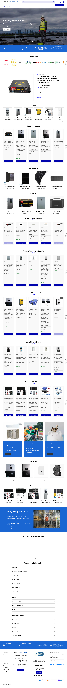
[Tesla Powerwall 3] (33, 258)
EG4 (37, 74)
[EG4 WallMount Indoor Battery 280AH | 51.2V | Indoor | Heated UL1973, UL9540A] (58, 134)
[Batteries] (18, 112)
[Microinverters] (57, 471)
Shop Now (6, 29)
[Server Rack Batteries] (26, 203)
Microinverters (56, 479)
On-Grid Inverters (41, 479)
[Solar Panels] (28, 112)
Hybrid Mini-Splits (49, 117)
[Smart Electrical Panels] (59, 112)
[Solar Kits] (7, 112)
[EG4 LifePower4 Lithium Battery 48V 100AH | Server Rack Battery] (8, 224)
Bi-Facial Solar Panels (10, 186)
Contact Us (46, 4)
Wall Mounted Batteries (41, 211)
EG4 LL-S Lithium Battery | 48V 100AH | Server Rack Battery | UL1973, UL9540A (8, 143)
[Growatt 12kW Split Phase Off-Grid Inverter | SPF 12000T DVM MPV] (58, 302)
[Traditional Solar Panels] (26, 178)
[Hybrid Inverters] (26, 471)
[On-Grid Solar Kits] (21, 493)
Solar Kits (7, 117)
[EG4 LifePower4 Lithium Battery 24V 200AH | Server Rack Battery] (58, 224)
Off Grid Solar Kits (8, 500)
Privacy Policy (6, 663)
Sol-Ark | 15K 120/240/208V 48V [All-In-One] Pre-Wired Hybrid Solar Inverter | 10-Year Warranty (21, 357)
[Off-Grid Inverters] (10, 471)
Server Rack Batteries (26, 211)
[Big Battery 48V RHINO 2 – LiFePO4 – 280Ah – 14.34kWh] (58, 258)
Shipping (38, 87)
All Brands (4, 6)
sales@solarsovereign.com (33, 450)
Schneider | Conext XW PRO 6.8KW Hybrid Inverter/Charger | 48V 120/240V (33, 356)
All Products (5, 4)
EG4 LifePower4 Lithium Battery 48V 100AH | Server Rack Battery (8, 230)
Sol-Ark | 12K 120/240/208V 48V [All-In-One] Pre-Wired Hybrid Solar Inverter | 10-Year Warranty (45, 357)
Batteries (18, 117)
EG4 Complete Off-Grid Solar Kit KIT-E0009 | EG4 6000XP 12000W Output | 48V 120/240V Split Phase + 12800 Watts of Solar (8, 402)
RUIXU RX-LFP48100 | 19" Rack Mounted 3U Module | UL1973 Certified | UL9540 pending (33, 231)
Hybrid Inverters (26, 479)
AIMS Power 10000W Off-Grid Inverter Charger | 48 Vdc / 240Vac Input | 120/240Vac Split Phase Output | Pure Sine (33, 313)
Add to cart (52, 92)
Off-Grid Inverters (10, 479)
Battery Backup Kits (46, 500)
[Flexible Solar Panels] (41, 178)
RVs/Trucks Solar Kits (58, 500)
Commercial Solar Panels (27, 4)
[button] (63, 2)
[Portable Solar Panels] (57, 178)
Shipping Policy (6, 665)
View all (33, 219)
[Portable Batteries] (57, 203)
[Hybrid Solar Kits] (33, 493)
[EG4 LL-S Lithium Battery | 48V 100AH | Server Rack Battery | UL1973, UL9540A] (8, 134)
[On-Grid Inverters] (41, 471)
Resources (41, 4)
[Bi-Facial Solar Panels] (10, 178)
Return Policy (5, 659)
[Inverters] (38, 112)
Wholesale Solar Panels (18, 4)
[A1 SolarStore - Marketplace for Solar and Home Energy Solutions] (57, 663)
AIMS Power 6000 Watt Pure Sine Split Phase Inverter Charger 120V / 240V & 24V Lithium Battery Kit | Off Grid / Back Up (58, 402)
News (33, 4)
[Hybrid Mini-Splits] (49, 112)
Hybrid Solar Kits (33, 500)
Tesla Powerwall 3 (32, 262)
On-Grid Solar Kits (21, 500)
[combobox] (38, 2)
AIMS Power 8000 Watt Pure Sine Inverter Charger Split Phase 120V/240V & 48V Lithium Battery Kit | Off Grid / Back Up (45, 402)
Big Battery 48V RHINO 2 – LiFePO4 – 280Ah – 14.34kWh (58, 264)
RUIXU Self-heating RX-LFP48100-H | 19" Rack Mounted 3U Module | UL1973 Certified (45, 231)
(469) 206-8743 (31, 448)
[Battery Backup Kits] (46, 493)
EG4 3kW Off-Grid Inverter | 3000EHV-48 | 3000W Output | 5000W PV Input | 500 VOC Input (20, 312)
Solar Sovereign (8, 684)
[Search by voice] (53, 2)
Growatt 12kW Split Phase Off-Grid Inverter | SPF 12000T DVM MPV (58, 311)
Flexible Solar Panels (41, 186)
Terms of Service (6, 669)
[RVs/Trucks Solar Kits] (58, 493)
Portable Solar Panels (57, 186)
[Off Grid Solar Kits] (8, 493)
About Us (37, 4)
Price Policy (5, 667)
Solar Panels (11, 4)
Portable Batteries (57, 211)
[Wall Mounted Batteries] (41, 203)
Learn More (50, 453)
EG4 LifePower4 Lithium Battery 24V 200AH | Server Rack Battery (58, 230)
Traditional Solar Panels (25, 186)
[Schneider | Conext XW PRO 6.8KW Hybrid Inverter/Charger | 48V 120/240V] (33, 349)
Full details (39, 97)
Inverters (38, 117)
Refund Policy (5, 661)
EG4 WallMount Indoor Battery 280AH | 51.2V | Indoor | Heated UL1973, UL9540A (58, 143)
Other (10, 6)
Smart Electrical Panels (59, 118)
